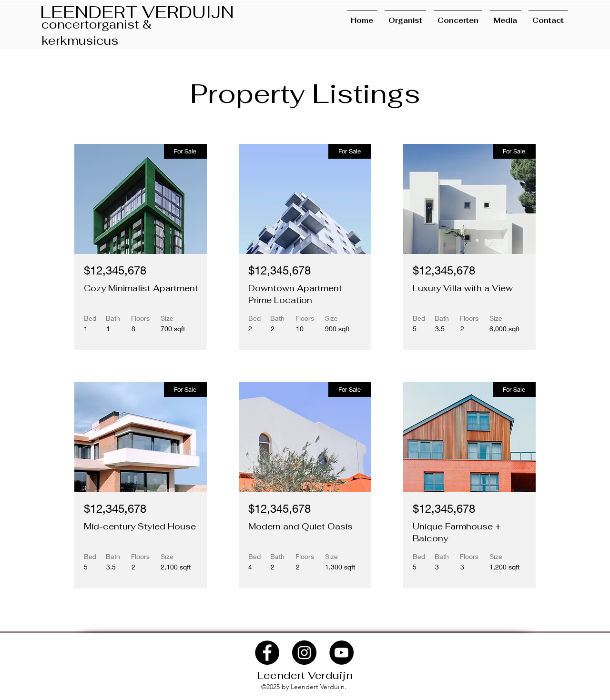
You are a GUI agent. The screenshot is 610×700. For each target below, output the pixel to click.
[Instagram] (304, 652)
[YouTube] (341, 652)
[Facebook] (267, 652)
